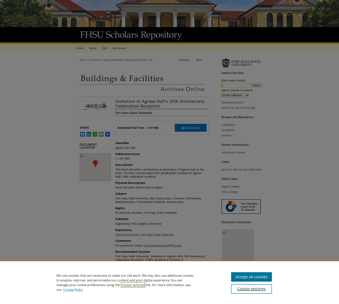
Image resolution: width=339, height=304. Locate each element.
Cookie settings (132, 285)
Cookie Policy (73, 290)
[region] (169, 282)
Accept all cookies (251, 276)
